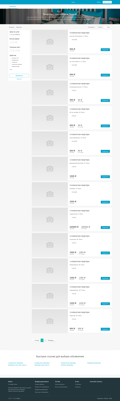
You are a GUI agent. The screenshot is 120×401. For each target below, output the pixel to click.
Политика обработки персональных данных (19, 387)
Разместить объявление (42, 387)
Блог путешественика (61, 387)
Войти (98, 2)
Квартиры (12, 6)
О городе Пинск (12, 384)
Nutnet (106, 398)
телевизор (14, 62)
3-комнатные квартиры (68, 363)
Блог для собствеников (41, 392)
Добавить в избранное (66, 31)
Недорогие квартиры (94, 363)
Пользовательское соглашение (16, 389)
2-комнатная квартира (79, 134)
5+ (18, 50)
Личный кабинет (39, 384)
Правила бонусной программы (16, 391)
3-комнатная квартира (79, 33)
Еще (11, 69)
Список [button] (100, 27)
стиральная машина (17, 64)
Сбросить (19, 79)
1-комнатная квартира (79, 83)
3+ (16, 42)
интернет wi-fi (15, 58)
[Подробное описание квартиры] (50, 41)
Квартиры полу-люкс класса (17, 365)
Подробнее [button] (105, 49)
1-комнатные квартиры (15, 363)
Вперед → (51, 340)
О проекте (78, 384)
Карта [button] (108, 27)
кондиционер (15, 60)
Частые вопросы (60, 384)
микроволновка (15, 66)
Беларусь (11, 27)
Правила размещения (41, 389)
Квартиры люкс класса (42, 365)
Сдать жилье (107, 2)
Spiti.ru (18, 398)
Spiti (10, 2)
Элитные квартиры (67, 365)
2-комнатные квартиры (42, 363)
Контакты (77, 387)
